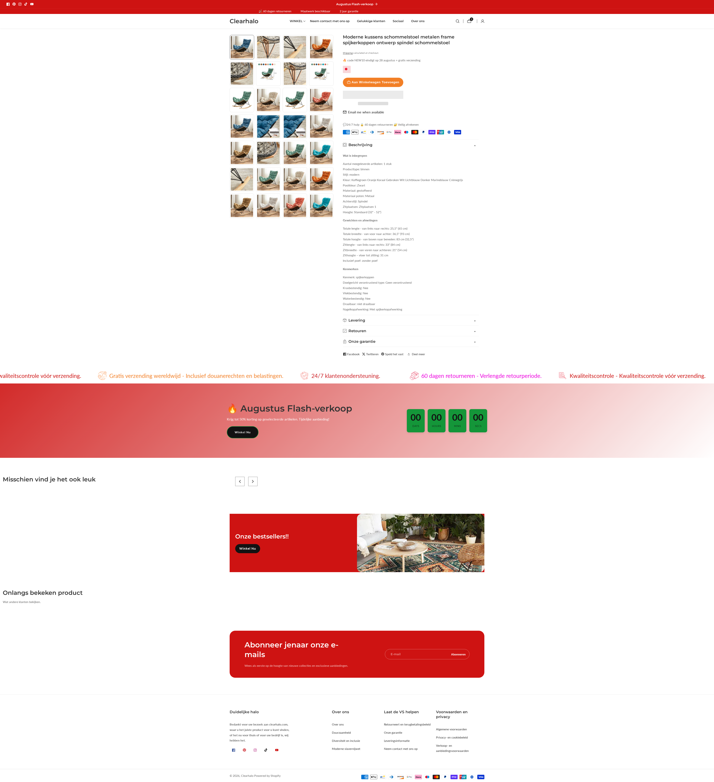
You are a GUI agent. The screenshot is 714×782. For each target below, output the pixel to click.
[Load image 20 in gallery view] (321, 153)
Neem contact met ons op (330, 21)
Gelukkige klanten (371, 21)
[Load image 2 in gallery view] (268, 47)
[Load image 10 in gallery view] (268, 100)
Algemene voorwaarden (451, 729)
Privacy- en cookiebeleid (452, 737)
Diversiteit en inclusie (346, 740)
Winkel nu (243, 432)
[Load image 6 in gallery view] (268, 73)
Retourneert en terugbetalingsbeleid (407, 724)
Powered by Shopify (267, 775)
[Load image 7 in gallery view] (295, 73)
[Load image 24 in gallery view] (321, 179)
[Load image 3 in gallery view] (295, 47)
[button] (373, 95)
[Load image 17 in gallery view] (242, 153)
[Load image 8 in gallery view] (321, 73)
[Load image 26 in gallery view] (268, 206)
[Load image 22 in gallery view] (268, 179)
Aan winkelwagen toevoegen (375, 82)
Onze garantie (393, 732)
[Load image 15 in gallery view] (295, 126)
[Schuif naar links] (231, 39)
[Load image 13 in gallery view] (242, 126)
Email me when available (366, 112)
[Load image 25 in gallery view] (242, 206)
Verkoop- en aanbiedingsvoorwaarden (452, 748)
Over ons (417, 21)
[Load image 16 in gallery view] (321, 126)
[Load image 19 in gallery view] (295, 153)
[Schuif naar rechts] (332, 222)
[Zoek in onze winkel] (459, 21)
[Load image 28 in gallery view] (321, 206)
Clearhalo (247, 775)
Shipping (348, 52)
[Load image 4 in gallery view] (321, 47)
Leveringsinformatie (397, 740)
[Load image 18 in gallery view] (268, 153)
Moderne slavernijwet (346, 748)
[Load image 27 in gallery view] (295, 206)
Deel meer (418, 354)
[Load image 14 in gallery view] (268, 126)
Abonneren (458, 654)
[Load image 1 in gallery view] (242, 47)
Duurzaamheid (341, 732)
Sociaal (398, 21)
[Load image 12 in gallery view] (321, 100)
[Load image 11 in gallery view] (295, 100)
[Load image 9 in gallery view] (242, 100)
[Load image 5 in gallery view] (242, 73)
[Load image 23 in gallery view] (295, 179)
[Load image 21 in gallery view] (242, 179)
